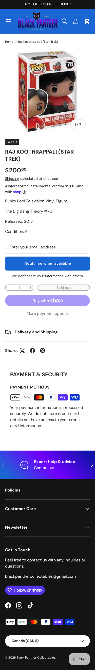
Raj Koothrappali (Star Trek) (38, 42)
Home (9, 42)
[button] (86, 21)
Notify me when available (47, 263)
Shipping (12, 178)
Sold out (63, 287)
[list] (47, 91)
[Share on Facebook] (32, 351)
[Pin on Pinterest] (42, 351)
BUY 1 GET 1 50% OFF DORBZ (47, 4)
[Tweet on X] (22, 351)
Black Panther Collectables (36, 658)
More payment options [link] (48, 313)
